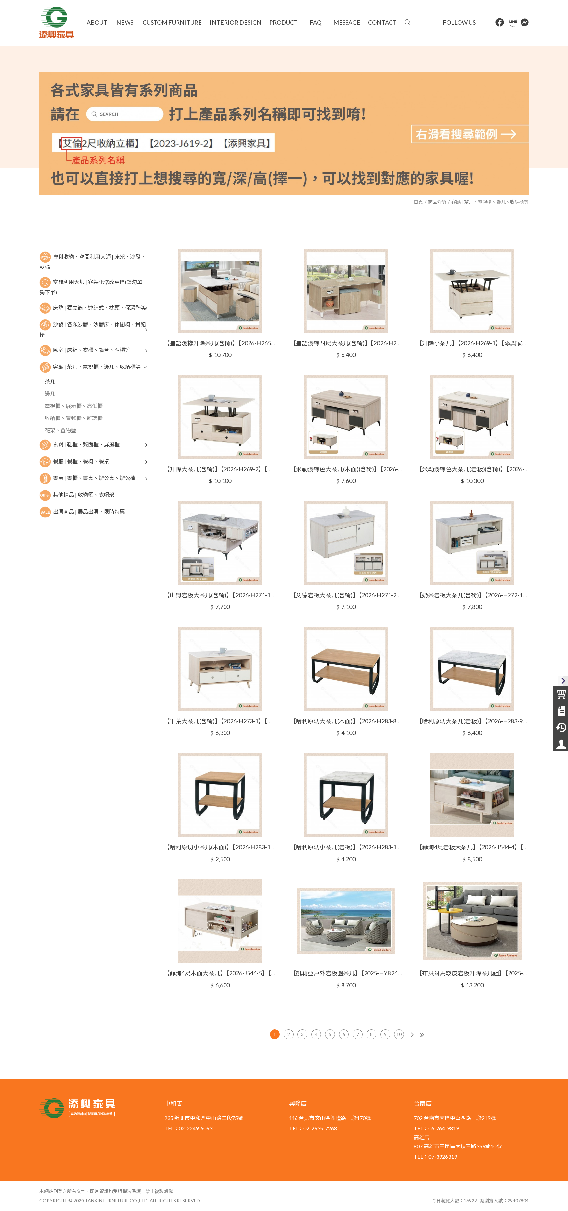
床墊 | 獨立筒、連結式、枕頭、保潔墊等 (99, 307)
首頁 (418, 202)
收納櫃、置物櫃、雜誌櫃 (74, 418)
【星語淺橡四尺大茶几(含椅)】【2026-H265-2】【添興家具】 (346, 343)
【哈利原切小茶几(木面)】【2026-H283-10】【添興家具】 (220, 847)
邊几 (50, 394)
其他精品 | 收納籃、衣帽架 (83, 494)
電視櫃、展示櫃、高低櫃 (74, 406)
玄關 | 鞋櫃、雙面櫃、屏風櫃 (86, 444)
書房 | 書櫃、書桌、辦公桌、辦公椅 (94, 477)
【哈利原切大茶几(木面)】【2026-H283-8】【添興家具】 (346, 721)
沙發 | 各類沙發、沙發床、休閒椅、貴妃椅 (92, 329)
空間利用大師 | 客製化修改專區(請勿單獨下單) (90, 287)
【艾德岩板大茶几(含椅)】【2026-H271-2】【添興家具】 (346, 595)
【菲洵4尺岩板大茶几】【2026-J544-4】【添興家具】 (472, 847)
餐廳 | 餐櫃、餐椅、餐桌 (81, 461)
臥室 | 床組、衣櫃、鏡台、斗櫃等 (91, 350)
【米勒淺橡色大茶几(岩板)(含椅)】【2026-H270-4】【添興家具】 (472, 469)
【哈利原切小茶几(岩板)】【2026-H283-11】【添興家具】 (346, 847)
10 (399, 1034)
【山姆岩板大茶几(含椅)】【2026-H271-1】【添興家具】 (220, 595)
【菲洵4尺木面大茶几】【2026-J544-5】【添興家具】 (220, 973)
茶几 (50, 381)
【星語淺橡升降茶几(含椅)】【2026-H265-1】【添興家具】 (220, 343)
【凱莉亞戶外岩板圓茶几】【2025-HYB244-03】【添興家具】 (346, 973)
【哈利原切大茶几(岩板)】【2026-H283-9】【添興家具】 (472, 721)
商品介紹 (437, 202)
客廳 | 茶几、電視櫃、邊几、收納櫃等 (490, 202)
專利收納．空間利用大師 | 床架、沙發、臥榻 (92, 261)
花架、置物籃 (60, 430)
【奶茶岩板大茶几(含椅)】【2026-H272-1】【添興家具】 (472, 595)
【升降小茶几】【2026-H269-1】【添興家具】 (472, 343)
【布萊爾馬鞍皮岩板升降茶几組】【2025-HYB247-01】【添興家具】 (472, 973)
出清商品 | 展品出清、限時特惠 (89, 511)
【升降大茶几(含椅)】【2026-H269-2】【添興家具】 (220, 469)
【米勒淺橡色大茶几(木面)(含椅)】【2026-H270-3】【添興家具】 (346, 469)
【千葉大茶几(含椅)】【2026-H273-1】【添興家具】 (220, 721)
